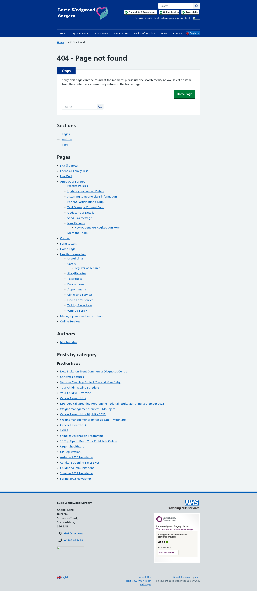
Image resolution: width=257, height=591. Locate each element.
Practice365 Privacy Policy (138, 581)
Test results (74, 278)
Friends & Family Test (74, 171)
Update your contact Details (85, 191)
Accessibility (145, 577)
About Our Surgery (72, 181)
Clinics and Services (79, 294)
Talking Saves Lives (79, 305)
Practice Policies (77, 186)
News (164, 33)
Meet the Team (77, 233)
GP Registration (70, 452)
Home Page (184, 94)
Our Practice (121, 33)
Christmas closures (72, 377)
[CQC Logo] (166, 522)
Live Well (66, 176)
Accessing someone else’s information (92, 196)
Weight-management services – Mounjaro (87, 409)
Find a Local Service (80, 300)
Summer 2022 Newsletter (76, 473)
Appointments (80, 33)
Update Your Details (80, 212)
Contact (177, 33)
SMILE (64, 430)
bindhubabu (68, 342)
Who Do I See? (77, 310)
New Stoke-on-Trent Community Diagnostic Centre (93, 371)
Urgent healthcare (72, 446)
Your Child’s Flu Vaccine (75, 393)
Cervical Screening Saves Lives (79, 462)
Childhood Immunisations (77, 468)
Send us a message (79, 218)
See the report (166, 552)
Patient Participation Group (85, 202)
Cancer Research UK (73, 398)
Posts (65, 144)
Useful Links (75, 258)
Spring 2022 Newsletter (75, 478)
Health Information (144, 33)
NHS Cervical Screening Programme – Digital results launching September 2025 (112, 403)
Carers (71, 264)
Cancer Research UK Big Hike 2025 (83, 414)
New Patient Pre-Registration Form (97, 227)
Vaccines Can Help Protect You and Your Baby (90, 382)
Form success (68, 243)
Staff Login (145, 584)
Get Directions (73, 533)
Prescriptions (101, 33)
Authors (67, 139)
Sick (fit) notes (69, 165)
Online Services (70, 321)
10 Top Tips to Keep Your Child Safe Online (88, 441)
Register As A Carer (87, 268)
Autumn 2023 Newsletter (76, 457)
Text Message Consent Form (85, 207)
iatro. (197, 577)
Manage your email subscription (81, 316)
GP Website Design (182, 577)
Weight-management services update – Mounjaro (93, 419)
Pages (66, 134)
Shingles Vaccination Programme (82, 436)
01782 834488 (73, 540)
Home (62, 33)
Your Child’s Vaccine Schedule (79, 387)
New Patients (76, 223)
